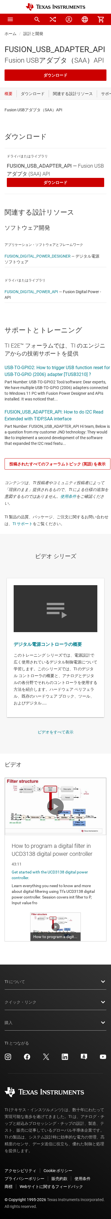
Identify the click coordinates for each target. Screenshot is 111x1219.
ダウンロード (55, 75)
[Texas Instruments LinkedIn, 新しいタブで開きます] (64, 1058)
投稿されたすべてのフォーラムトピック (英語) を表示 (57, 464)
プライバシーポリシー (24, 1178)
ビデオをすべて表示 (55, 732)
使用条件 (68, 496)
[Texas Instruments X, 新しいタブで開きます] (46, 1058)
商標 (9, 1186)
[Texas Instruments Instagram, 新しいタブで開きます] (8, 1058)
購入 (9, 1022)
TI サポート (23, 523)
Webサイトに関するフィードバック (51, 1186)
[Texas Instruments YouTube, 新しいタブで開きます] (103, 1058)
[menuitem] (37, 19)
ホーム (11, 33)
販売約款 (59, 1178)
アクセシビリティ (20, 1170)
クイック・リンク (20, 1002)
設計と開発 (33, 33)
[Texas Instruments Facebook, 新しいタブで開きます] (27, 1058)
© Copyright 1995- (25, 1199)
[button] (10, 19)
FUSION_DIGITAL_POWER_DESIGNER (38, 256)
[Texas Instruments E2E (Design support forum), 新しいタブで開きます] (84, 1058)
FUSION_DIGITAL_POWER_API (31, 291)
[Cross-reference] (53, 19)
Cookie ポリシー (58, 1170)
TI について (15, 981)
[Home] (55, 7)
